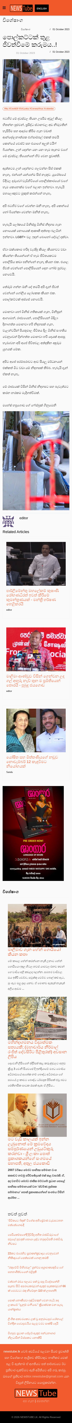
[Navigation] (4, 7)
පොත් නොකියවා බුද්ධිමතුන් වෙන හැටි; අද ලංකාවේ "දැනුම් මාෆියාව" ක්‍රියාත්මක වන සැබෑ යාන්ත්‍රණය (35, 1305)
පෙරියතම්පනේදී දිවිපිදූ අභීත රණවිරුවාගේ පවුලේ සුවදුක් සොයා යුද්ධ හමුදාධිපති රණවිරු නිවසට (35, 1239)
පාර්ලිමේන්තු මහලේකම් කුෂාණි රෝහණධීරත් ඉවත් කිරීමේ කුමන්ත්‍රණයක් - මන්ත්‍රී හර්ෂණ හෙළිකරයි (32, 597)
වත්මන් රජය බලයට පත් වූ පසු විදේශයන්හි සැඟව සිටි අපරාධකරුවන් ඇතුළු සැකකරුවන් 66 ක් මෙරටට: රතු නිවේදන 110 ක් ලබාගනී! (37, 1286)
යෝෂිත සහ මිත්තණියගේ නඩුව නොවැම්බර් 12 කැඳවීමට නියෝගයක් (32, 761)
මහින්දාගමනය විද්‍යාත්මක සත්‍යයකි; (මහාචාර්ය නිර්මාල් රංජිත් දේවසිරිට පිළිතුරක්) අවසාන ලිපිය (37, 1049)
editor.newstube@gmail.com (43, 1376)
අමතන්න (43, 1401)
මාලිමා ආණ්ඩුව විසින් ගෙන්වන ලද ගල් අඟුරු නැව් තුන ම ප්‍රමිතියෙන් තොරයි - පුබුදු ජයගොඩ (35, 680)
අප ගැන (29, 1401)
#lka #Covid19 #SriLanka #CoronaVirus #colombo (29, 109)
